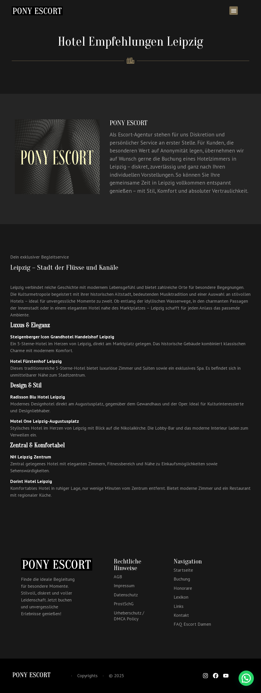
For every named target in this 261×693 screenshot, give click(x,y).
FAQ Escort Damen (192, 624)
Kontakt (181, 615)
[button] (233, 10)
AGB (118, 577)
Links (179, 606)
